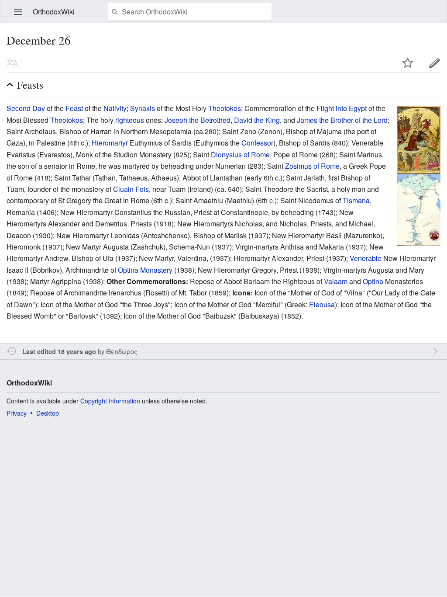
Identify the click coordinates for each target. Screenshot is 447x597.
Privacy (17, 413)
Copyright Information (110, 400)
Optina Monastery (145, 270)
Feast (74, 108)
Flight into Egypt (341, 108)
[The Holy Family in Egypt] (418, 209)
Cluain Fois (131, 189)
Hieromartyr (110, 143)
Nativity (115, 108)
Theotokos (224, 108)
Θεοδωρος (122, 351)
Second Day (26, 108)
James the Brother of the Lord (342, 120)
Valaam (335, 281)
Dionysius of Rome (240, 154)
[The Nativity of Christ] (418, 139)
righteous (129, 120)
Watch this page (407, 63)
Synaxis (142, 108)
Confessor (257, 143)
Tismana (356, 200)
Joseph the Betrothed (197, 120)
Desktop (47, 413)
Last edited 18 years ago (59, 351)
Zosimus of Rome (312, 166)
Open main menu (18, 12)
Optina (373, 281)
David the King (257, 120)
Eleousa (322, 304)
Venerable (366, 258)
